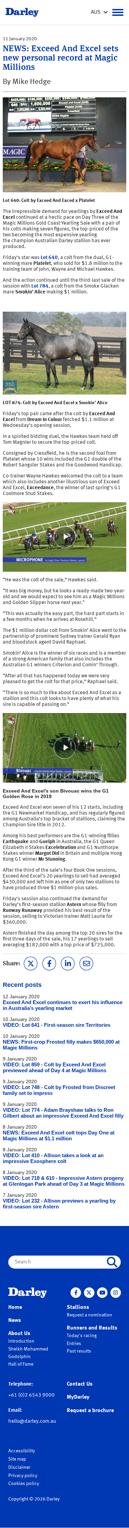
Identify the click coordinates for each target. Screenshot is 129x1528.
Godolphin (19, 1356)
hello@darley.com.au (32, 1421)
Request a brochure (90, 1410)
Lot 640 (49, 257)
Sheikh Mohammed (28, 1349)
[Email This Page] (86, 963)
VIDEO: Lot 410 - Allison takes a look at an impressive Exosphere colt (53, 1158)
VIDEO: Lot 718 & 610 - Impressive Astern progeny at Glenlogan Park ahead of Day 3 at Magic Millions (64, 1181)
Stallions (78, 1307)
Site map (17, 1459)
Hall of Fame (20, 1364)
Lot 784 (40, 286)
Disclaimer (19, 1467)
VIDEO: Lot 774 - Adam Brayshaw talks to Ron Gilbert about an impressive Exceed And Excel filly (63, 1113)
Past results (79, 1351)
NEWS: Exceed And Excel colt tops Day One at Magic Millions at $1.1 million (59, 1135)
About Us (19, 1333)
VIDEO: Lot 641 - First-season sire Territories (56, 1025)
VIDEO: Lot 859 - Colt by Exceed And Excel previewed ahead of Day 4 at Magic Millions (54, 1067)
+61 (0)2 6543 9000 (31, 1395)
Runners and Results (92, 1328)
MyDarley (78, 1397)
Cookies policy (23, 1483)
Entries (74, 1343)
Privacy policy (22, 1475)
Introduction (21, 1341)
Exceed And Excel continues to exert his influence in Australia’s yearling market (62, 1005)
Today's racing (82, 1335)
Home (15, 1307)
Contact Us (80, 1384)
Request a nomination (89, 1315)
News (14, 1320)
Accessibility (21, 1451)
